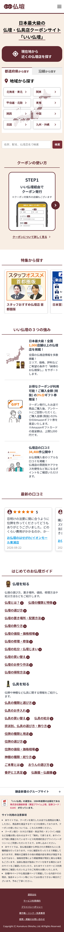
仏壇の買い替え (15, 657)
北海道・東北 (15, 91)
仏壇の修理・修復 (17, 641)
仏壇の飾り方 (14, 626)
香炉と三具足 (14, 772)
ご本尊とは (12, 765)
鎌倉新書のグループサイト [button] (32, 791)
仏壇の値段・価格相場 (20, 634)
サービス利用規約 (32, 900)
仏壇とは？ (12, 603)
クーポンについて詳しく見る (29, 236)
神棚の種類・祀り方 (18, 757)
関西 (9, 113)
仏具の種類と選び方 (18, 703)
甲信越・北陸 (15, 102)
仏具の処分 (41, 718)
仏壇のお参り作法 (17, 665)
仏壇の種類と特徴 (40, 603)
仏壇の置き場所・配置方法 (23, 618)
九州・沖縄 (42, 124)
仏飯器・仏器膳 (41, 772)
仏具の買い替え (15, 718)
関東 (38, 91)
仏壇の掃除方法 (15, 672)
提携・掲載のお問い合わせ (32, 919)
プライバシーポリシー (32, 906)
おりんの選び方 (38, 765)
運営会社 (32, 894)
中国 (38, 113)
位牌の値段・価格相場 (20, 749)
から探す (17, 71)
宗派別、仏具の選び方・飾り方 (26, 726)
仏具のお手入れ (15, 711)
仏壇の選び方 (14, 610)
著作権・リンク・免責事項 (32, 912)
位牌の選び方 (14, 741)
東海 (38, 102)
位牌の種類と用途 (17, 734)
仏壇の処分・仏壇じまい (21, 649)
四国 (9, 124)
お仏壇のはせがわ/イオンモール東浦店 (27, 539)
